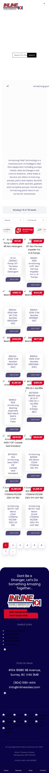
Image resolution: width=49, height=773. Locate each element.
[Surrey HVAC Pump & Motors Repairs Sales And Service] (12, 7)
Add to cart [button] (14, 279)
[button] (42, 6)
